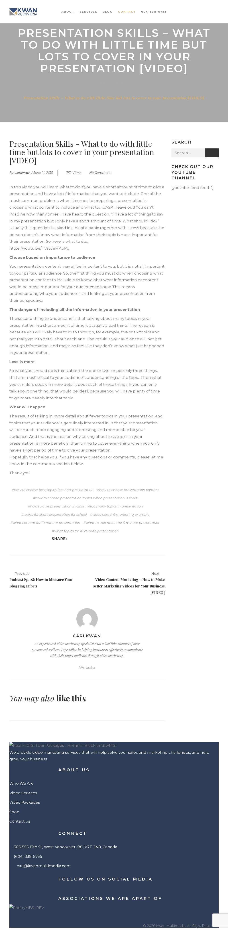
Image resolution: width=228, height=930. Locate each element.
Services (88, 11)
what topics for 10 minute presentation (86, 531)
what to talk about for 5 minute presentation (123, 523)
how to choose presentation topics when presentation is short (86, 498)
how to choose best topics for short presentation (54, 490)
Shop (14, 812)
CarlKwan (22, 173)
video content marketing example (120, 514)
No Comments (100, 173)
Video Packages (24, 802)
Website (87, 667)
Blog (108, 11)
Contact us (19, 821)
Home (103, 82)
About (67, 11)
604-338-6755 (154, 11)
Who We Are (21, 783)
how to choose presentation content (129, 490)
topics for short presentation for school (55, 514)
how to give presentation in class (57, 506)
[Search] (212, 152)
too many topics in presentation (116, 506)
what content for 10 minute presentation (46, 523)
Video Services (23, 793)
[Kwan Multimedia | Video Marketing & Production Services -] (23, 12)
